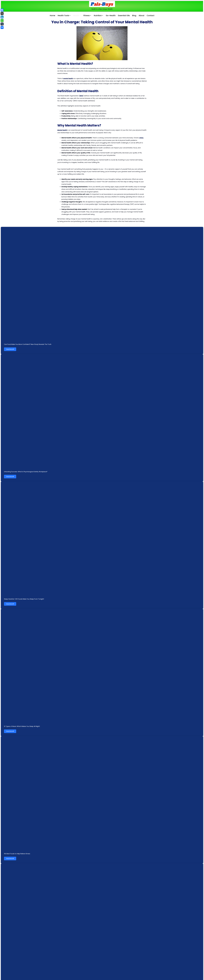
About (141, 15)
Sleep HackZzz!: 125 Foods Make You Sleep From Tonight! (24, 599)
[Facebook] (2, 10)
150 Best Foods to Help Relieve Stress (17, 854)
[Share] (2, 27)
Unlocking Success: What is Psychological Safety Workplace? (25, 472)
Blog (134, 15)
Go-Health (111, 15)
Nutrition (98, 15)
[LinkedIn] (2, 17)
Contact (150, 15)
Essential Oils (124, 15)
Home (52, 15)
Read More (9, 349)
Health (76, 15)
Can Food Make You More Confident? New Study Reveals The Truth (27, 344)
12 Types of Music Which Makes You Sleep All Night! (22, 726)
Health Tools (63, 15)
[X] (2, 13)
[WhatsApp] (2, 20)
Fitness (86, 15)
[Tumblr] (2, 24)
